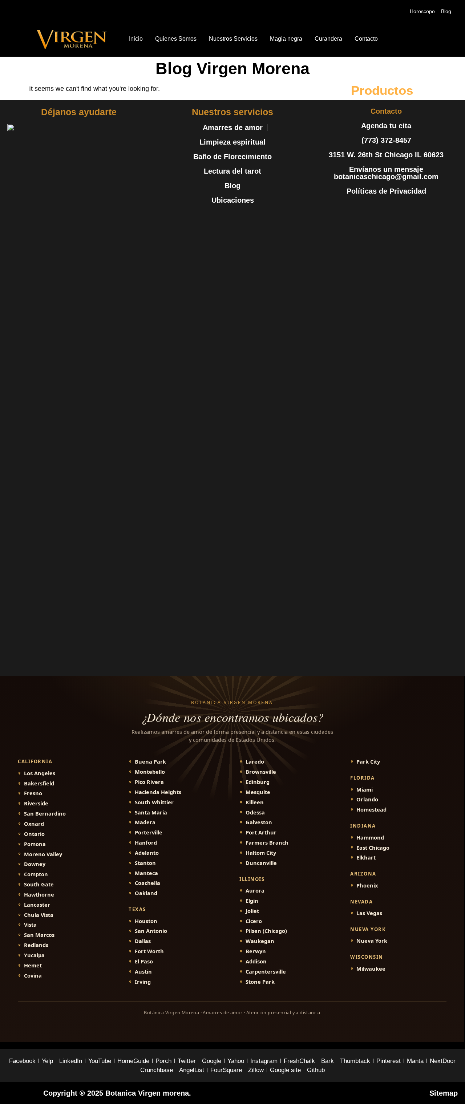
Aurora (255, 890)
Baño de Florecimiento (232, 157)
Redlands (36, 945)
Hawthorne (39, 894)
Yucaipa (34, 955)
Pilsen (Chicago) (266, 930)
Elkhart (366, 857)
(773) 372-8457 (386, 140)
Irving (143, 981)
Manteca (146, 873)
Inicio (136, 39)
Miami (364, 789)
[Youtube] (386, 209)
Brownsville (261, 771)
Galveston (259, 822)
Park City (368, 761)
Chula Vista (38, 914)
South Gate (39, 884)
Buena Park (150, 761)
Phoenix (367, 885)
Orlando (367, 799)
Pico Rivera (149, 782)
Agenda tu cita (386, 126)
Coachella (147, 882)
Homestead (371, 809)
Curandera (328, 39)
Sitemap (443, 1093)
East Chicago (372, 847)
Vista (30, 924)
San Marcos (39, 934)
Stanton (145, 863)
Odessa (255, 812)
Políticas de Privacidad (386, 191)
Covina (33, 975)
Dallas (143, 941)
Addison (256, 961)
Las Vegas (369, 913)
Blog (232, 186)
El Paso (144, 961)
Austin (143, 971)
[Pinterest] (402, 209)
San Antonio (151, 930)
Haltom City (261, 852)
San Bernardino (45, 813)
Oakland (146, 893)
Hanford (146, 842)
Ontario (34, 833)
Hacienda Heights (158, 792)
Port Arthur (261, 832)
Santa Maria (151, 812)
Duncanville (261, 863)
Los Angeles (39, 773)
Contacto (366, 39)
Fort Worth (149, 951)
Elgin (252, 900)
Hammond (370, 837)
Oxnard (34, 823)
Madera (145, 822)
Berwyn (256, 951)
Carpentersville (266, 971)
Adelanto (147, 852)
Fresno (33, 793)
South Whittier (154, 802)
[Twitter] (370, 209)
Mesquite (258, 792)
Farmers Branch (267, 842)
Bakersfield (39, 783)
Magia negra (286, 39)
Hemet (33, 965)
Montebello (150, 771)
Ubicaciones (232, 200)
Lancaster (37, 904)
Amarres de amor (233, 128)
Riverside (36, 803)
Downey (34, 864)
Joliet (252, 910)
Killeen (255, 802)
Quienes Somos (176, 39)
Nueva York (371, 940)
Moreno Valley (43, 854)
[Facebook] (353, 209)
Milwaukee (370, 968)
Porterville (148, 832)
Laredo (255, 761)
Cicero (254, 921)
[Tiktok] (419, 209)
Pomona (35, 844)
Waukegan (260, 941)
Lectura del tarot (232, 171)
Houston (146, 921)
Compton (36, 874)
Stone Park (260, 981)
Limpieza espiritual (232, 142)
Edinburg (258, 782)
